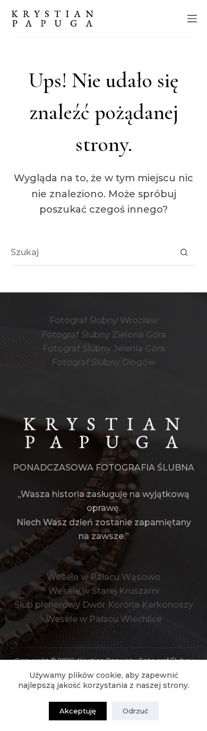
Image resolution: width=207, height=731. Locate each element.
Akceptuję (77, 711)
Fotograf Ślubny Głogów (103, 362)
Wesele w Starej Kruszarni (103, 591)
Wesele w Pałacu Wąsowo (103, 577)
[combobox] (91, 252)
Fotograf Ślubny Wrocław (103, 320)
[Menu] (192, 18)
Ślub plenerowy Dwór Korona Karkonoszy (103, 605)
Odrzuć (135, 711)
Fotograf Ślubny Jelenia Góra (103, 348)
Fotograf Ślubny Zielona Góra (103, 335)
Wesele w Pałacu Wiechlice (104, 619)
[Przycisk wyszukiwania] (184, 252)
